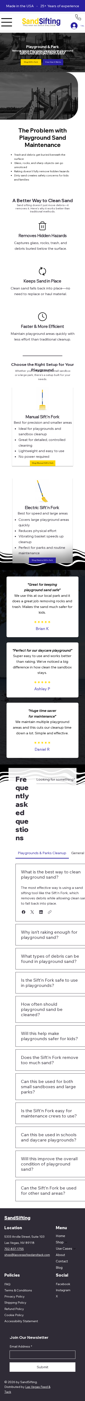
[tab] (42, 853)
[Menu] (6, 22)
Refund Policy (14, 1309)
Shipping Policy (15, 1303)
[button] (31, 62)
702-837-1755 (14, 1249)
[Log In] (71, 26)
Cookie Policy (14, 1315)
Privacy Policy (14, 1296)
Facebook (63, 1284)
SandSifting (17, 1217)
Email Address (21, 1346)
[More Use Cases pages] (74, 1249)
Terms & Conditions (18, 1290)
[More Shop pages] (66, 1242)
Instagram (63, 1290)
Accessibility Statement (21, 1321)
